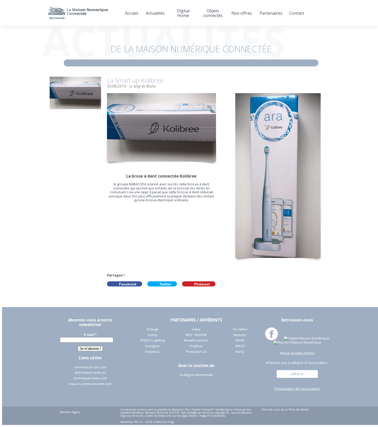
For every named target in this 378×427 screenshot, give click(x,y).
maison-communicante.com (90, 384)
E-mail (90, 334)
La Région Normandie (196, 375)
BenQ (240, 352)
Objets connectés (213, 13)
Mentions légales (70, 412)
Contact (296, 13)
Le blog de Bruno (142, 86)
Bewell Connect (196, 340)
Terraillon (239, 329)
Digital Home (183, 13)
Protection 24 (196, 352)
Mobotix (239, 335)
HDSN (239, 340)
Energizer (152, 346)
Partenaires (271, 13)
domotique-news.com (90, 378)
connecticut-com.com (90, 367)
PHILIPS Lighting (152, 340)
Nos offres (241, 13)
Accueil (131, 13)
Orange (152, 329)
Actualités (155, 13)
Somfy (152, 335)
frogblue (196, 346)
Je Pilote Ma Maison (297, 409)
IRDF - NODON (196, 335)
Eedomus (152, 352)
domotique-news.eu (90, 373)
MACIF (240, 346)
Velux (196, 329)
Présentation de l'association (297, 389)
